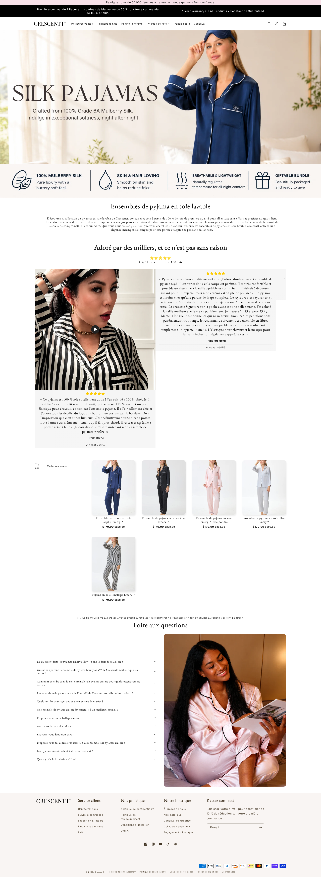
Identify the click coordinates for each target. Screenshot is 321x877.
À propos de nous (175, 808)
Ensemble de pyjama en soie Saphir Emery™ (113, 520)
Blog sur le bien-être (90, 826)
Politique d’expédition (208, 872)
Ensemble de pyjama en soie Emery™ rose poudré (214, 520)
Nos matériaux (173, 814)
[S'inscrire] (260, 827)
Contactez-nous (88, 808)
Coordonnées (228, 872)
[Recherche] (269, 23)
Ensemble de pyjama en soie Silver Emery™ (264, 520)
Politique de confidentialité (153, 872)
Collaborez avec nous (177, 826)
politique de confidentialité (137, 808)
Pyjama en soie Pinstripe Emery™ (113, 595)
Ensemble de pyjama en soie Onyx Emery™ (164, 520)
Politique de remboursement (130, 816)
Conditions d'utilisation (135, 824)
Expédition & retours (90, 820)
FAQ (80, 832)
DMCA (125, 830)
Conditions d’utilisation (182, 872)
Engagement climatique (178, 832)
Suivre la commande (90, 814)
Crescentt (99, 872)
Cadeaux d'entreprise (177, 820)
